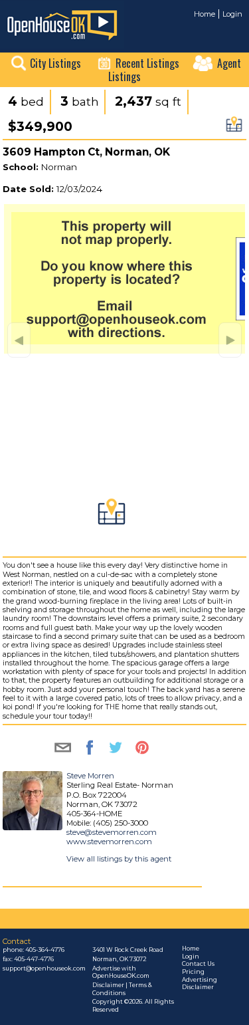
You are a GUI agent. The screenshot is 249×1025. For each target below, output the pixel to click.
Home (204, 14)
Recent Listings (147, 63)
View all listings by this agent (118, 858)
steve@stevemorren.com (111, 832)
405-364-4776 (44, 950)
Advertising (199, 979)
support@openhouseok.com (44, 968)
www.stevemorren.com (109, 841)
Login (232, 14)
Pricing (193, 971)
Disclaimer (198, 987)
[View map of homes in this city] (234, 128)
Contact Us (198, 964)
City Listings (55, 63)
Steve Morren (90, 775)
